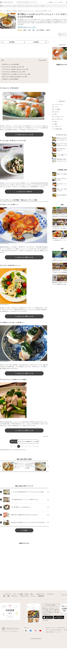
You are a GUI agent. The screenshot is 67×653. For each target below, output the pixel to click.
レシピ (14, 594)
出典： (4, 120)
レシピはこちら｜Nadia (23, 191)
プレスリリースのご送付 (50, 629)
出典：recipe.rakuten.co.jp (4, 243)
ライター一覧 (52, 627)
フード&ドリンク (50, 594)
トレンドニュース (7, 594)
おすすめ (60, 2)
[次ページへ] (37, 446)
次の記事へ (36, 42)
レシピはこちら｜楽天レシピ (23, 257)
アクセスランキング (24, 596)
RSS (56, 629)
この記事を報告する (45, 436)
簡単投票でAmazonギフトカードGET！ (27, 27)
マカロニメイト (15, 596)
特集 (4, 596)
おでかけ (26, 594)
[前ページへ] (11, 446)
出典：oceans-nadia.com (4, 179)
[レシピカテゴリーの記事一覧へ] (20, 30)
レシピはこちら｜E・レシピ (23, 134)
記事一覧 (47, 627)
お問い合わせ (62, 627)
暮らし (32, 594)
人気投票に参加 (41, 596)
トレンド (55, 2)
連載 (8, 596)
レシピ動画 (50, 2)
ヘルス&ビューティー (40, 594)
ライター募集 (57, 627)
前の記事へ (12, 42)
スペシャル (33, 596)
